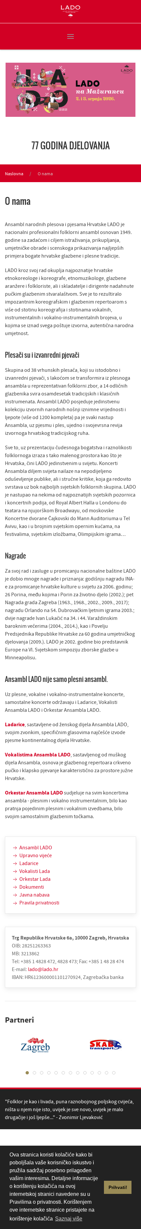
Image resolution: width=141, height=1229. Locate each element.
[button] (70, 36)
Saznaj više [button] (68, 1218)
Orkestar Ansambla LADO (34, 792)
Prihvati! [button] (118, 1187)
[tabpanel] (101, 1045)
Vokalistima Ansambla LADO (37, 754)
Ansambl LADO (35, 847)
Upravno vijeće (35, 855)
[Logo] (70, 11)
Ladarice (15, 724)
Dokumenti (31, 886)
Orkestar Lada (34, 879)
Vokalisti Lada (34, 871)
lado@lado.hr (43, 969)
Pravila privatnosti (38, 902)
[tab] (27, 1072)
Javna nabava (34, 894)
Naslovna (14, 174)
